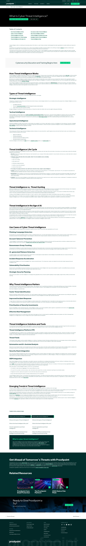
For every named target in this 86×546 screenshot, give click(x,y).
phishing (32, 464)
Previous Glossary (10, 516)
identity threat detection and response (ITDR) (35, 242)
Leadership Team (46, 531)
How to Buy (45, 527)
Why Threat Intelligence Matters (37, 33)
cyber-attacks (41, 442)
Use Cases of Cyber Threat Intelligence (39, 31)
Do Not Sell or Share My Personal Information (54, 541)
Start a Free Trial (65, 62)
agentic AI (23, 217)
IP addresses (38, 76)
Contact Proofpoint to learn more (42, 467)
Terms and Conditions (31, 541)
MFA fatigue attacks (43, 116)
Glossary (7, 6)
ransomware (38, 464)
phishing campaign (25, 81)
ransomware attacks (21, 106)
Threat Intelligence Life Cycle (17, 35)
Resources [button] (42, 3)
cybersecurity (71, 307)
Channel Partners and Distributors (14, 530)
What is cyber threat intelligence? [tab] (17, 416)
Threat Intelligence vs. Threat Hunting (19, 37)
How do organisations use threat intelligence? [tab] (17, 427)
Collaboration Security (13, 524)
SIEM (25, 140)
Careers (45, 529)
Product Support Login (30, 524)
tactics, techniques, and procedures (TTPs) (34, 114)
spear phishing (12, 125)
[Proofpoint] (10, 4)
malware (62, 47)
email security (45, 140)
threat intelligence (49, 463)
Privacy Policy (39, 541)
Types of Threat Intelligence (17, 33)
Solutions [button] (36, 3)
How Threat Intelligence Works (17, 31)
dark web (67, 75)
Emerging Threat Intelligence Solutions (18, 19)
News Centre (46, 533)
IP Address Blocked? (30, 527)
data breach (25, 377)
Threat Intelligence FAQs (36, 39)
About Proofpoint (47, 524)
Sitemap (43, 541)
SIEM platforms (54, 82)
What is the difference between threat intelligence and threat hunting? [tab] (18, 432)
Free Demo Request (64, 532)
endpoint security (34, 140)
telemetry (16, 398)
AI (32, 388)
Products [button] (30, 3)
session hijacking (12, 393)
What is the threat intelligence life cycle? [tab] (18, 423)
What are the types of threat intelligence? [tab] (19, 420)
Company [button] (48, 3)
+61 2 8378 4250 (63, 527)
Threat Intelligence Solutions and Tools (39, 35)
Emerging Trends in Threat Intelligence (39, 37)
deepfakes (18, 395)
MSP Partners (11, 532)
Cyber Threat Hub (33, 19)
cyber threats (24, 462)
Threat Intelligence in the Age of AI (18, 39)
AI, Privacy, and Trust (47, 535)
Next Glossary (76, 516)
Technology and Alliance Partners (14, 534)
